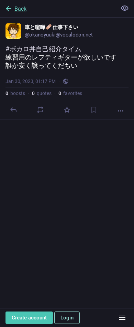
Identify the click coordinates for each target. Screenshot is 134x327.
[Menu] (122, 317)
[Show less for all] (124, 8)
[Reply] (13, 110)
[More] (120, 111)
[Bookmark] (94, 110)
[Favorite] (67, 110)
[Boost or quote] (40, 110)
